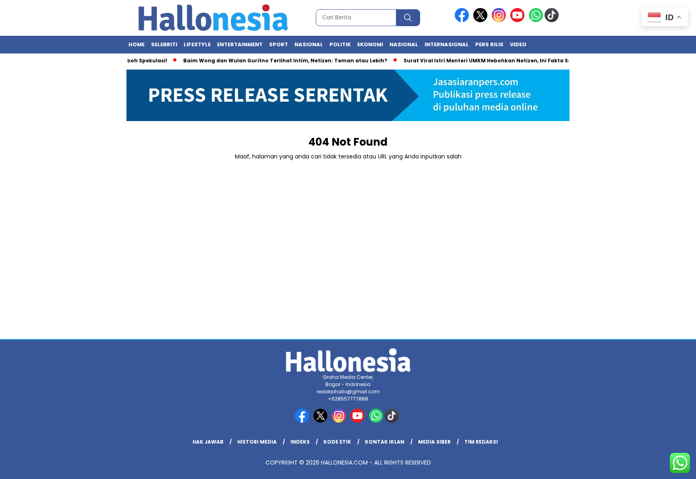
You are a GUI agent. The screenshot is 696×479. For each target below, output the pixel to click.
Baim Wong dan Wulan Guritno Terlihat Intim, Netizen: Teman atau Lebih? (278, 60)
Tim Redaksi (481, 441)
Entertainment (240, 44)
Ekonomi (370, 44)
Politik (340, 44)
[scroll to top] (668, 467)
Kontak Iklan (384, 441)
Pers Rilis (489, 44)
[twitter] (481, 20)
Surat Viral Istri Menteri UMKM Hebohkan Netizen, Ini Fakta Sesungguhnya (497, 60)
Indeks (300, 441)
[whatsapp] (536, 20)
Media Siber (434, 441)
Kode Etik (337, 441)
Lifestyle (197, 44)
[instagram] (500, 20)
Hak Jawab (208, 441)
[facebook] (463, 20)
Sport (278, 44)
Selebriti (164, 44)
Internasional (447, 44)
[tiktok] (553, 20)
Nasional (308, 44)
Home (136, 44)
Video (518, 44)
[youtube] (518, 20)
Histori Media (257, 441)
